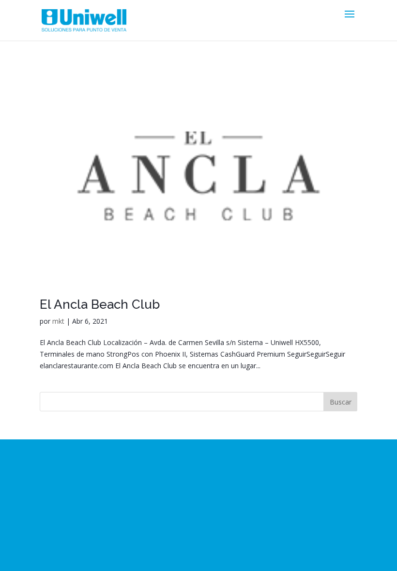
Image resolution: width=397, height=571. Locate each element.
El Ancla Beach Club (100, 304)
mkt (58, 321)
